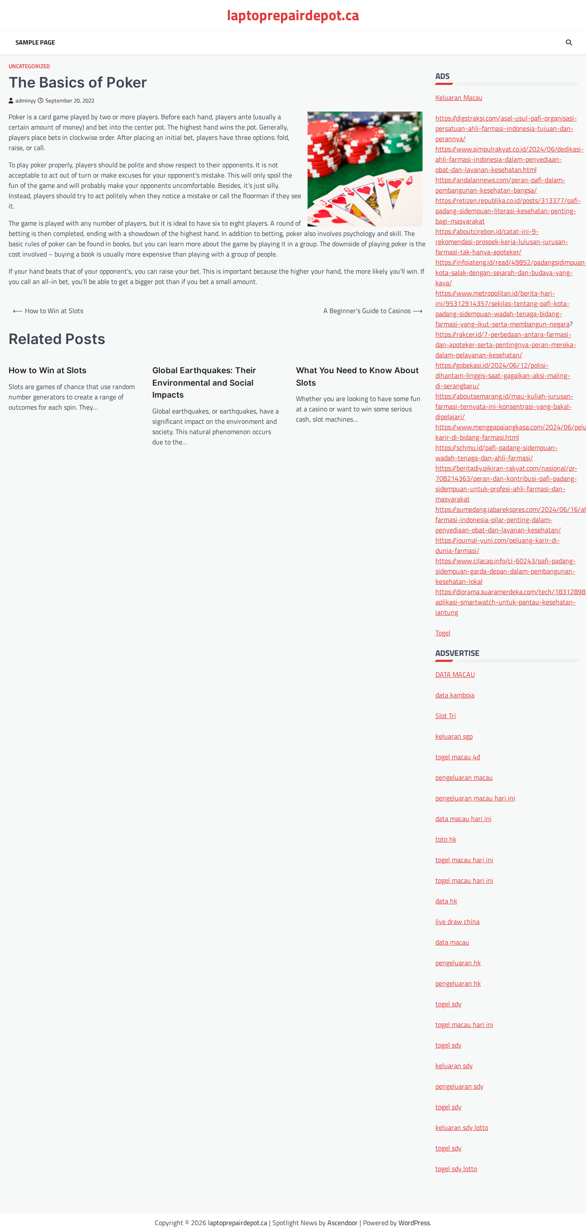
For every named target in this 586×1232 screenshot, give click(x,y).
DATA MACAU (455, 674)
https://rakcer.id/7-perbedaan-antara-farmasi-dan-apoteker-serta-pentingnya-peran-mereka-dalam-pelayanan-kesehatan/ (505, 344)
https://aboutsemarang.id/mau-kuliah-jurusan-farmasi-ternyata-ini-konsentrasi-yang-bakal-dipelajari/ (504, 405)
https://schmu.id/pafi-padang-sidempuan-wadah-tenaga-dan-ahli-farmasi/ (496, 452)
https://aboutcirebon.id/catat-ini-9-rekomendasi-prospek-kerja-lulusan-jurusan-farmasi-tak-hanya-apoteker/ (501, 241)
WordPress (414, 1222)
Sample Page (35, 42)
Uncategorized (29, 66)
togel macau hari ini (464, 1024)
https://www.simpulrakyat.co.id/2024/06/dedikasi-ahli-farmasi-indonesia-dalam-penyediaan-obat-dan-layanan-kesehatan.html (509, 158)
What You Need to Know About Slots (357, 376)
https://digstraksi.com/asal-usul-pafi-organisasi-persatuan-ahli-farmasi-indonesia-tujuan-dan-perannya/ (506, 127)
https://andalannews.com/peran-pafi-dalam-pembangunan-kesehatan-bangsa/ (500, 184)
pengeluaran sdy (459, 1086)
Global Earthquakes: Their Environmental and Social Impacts (204, 382)
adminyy (25, 101)
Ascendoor (342, 1222)
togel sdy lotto (456, 1168)
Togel (442, 632)
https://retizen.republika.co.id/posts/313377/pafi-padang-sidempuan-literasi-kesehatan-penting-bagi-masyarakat (508, 210)
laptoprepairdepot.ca (293, 15)
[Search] (568, 42)
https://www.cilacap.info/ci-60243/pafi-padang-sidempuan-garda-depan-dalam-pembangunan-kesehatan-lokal (505, 570)
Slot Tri (445, 715)
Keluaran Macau (459, 97)
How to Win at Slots (47, 370)
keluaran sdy (454, 1065)
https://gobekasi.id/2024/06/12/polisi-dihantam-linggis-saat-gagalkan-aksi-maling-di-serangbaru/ (502, 374)
